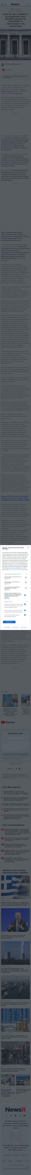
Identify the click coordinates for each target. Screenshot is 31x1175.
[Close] (28, 547)
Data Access (15, 627)
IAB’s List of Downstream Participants (17, 569)
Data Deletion (7, 627)
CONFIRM (9, 622)
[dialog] (15, 587)
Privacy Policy (24, 627)
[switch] (25, 577)
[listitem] (15, 574)
